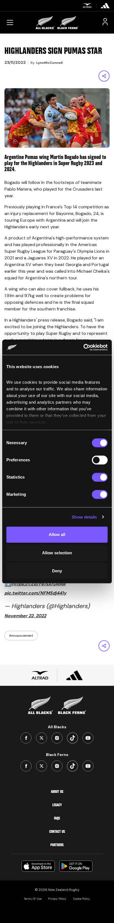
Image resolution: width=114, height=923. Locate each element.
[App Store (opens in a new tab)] (38, 866)
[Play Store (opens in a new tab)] (75, 866)
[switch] (100, 460)
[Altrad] (87, 5)
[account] (105, 21)
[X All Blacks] (41, 738)
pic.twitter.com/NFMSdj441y (35, 593)
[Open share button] (104, 76)
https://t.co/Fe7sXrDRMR (39, 584)
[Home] (57, 22)
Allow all (57, 534)
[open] (9, 22)
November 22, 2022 (25, 616)
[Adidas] (105, 5)
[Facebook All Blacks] (26, 738)
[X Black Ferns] (41, 766)
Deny (57, 570)
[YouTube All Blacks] (88, 738)
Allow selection (57, 552)
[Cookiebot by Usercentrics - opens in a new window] (83, 347)
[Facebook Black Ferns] (26, 766)
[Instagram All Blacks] (57, 738)
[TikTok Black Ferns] (72, 766)
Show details (84, 517)
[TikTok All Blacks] (72, 738)
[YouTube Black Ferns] (88, 766)
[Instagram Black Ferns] (57, 766)
